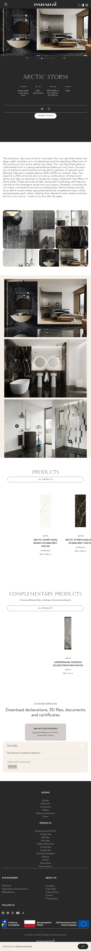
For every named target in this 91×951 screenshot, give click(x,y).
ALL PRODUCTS (45, 479)
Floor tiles (45, 841)
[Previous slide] (26, 486)
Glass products (45, 866)
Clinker (45, 860)
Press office (51, 889)
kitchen (21, 91)
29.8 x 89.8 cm (53, 91)
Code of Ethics (52, 892)
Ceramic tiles (45, 834)
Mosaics (45, 857)
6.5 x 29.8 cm (52, 93)
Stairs (45, 816)
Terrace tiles (45, 847)
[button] (27, 58)
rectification (45, 550)
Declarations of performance (15, 889)
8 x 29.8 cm (53, 95)
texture (68, 670)
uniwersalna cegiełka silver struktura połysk (68, 664)
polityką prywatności (23, 946)
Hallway (45, 810)
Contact (49, 895)
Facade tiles (45, 850)
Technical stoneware (45, 853)
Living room (45, 807)
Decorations (45, 863)
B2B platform (8, 892)
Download (6, 886)
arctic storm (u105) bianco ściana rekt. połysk (45, 543)
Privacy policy (52, 898)
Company (50, 886)
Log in (35, 732)
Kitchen (45, 800)
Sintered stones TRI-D (45, 831)
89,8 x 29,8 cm (45, 554)
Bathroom (45, 804)
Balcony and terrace (45, 813)
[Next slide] (65, 486)
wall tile (45, 536)
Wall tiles (45, 837)
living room (24, 94)
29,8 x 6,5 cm (68, 673)
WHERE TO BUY (45, 116)
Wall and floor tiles (45, 844)
